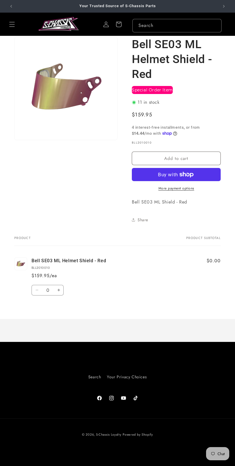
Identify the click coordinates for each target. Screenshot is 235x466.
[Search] (215, 25)
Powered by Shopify (138, 434)
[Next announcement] (224, 6)
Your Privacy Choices (127, 377)
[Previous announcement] (11, 6)
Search (94, 377)
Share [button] (143, 220)
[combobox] (177, 25)
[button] (12, 24)
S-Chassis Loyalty (109, 434)
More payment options (176, 188)
